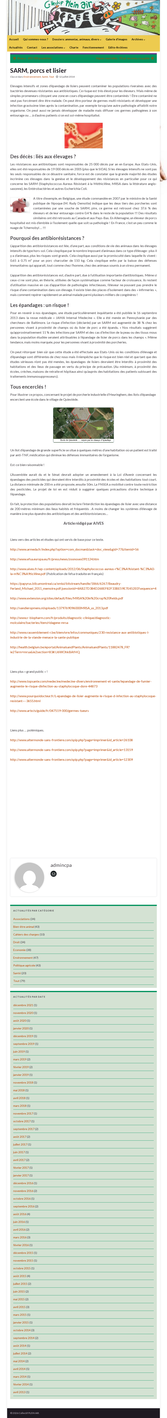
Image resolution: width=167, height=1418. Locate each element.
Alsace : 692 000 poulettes (34, 58)
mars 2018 (19, 1105)
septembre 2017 (23, 1129)
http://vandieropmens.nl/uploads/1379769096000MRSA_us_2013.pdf (59, 608)
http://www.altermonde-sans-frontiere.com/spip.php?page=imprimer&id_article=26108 (71, 740)
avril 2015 (19, 1307)
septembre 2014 (23, 1338)
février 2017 (21, 1167)
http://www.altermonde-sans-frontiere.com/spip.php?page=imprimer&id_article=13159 (71, 750)
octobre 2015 (22, 1268)
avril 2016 (19, 1229)
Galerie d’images (116, 39)
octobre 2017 (22, 1121)
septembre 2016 (23, 1206)
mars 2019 (19, 1059)
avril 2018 (19, 1098)
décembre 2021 (23, 1005)
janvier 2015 (21, 1322)
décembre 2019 (23, 1036)
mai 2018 (19, 1090)
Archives (138, 39)
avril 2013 (19, 1392)
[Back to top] (158, 1409)
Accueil (14, 39)
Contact (32, 47)
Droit (16, 942)
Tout (51, 76)
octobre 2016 (22, 1198)
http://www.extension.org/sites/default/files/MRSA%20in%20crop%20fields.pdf (66, 598)
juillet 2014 (20, 1353)
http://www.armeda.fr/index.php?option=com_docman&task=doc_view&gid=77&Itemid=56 (74, 549)
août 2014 (19, 1345)
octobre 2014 (22, 1330)
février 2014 (21, 1384)
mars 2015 (19, 1314)
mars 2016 (19, 1237)
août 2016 (19, 1214)
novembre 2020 (23, 1013)
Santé (45, 76)
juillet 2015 (20, 1283)
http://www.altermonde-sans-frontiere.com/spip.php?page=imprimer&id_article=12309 (71, 759)
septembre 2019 (23, 1043)
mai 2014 (19, 1361)
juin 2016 (19, 1221)
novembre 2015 (23, 1260)
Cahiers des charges (26, 934)
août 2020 (19, 1020)
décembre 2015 (23, 1252)
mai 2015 (19, 1299)
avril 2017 (19, 1160)
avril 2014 (19, 1369)
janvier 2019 (21, 1074)
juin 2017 (19, 1152)
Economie (19, 950)
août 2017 (19, 1136)
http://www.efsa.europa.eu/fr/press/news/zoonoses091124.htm (54, 559)
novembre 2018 (23, 1082)
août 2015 (19, 1276)
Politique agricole (24, 965)
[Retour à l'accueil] (83, 17)
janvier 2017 (21, 1175)
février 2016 (21, 1245)
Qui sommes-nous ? (35, 39)
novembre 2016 (23, 1191)
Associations (21, 919)
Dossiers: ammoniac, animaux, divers (76, 39)
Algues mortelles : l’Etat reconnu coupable (123, 58)
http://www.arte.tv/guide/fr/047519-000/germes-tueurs (49, 710)
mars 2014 (19, 1376)
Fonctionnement (93, 47)
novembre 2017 (23, 1113)
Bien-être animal (23, 926)
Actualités (16, 47)
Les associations (53, 47)
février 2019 (21, 1067)
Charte (73, 47)
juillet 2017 (20, 1144)
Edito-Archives (117, 47)
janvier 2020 (21, 1028)
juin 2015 (19, 1291)
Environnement (32, 76)
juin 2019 (19, 1051)
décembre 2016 (23, 1183)
